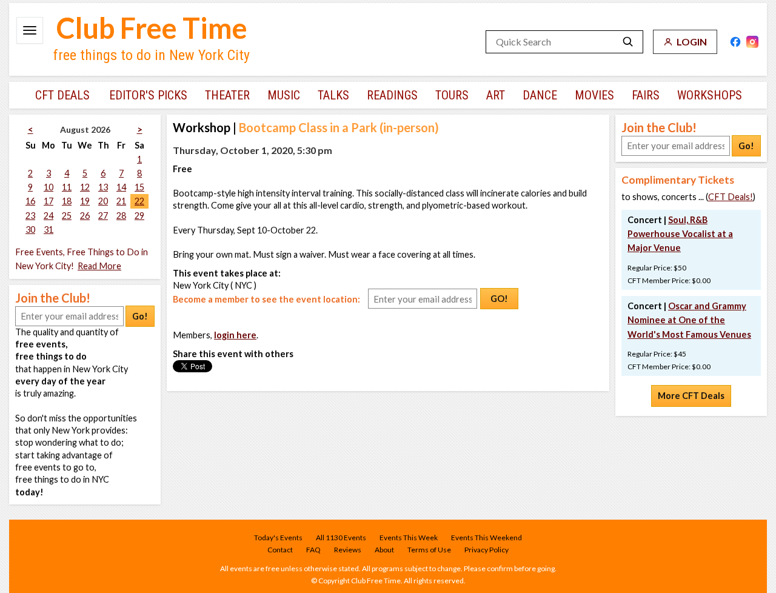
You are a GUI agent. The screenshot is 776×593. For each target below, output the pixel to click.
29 (139, 215)
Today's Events (278, 537)
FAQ (313, 549)
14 (121, 187)
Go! (140, 316)
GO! (499, 298)
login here (235, 335)
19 (85, 201)
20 (103, 201)
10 (48, 187)
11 (67, 187)
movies (594, 95)
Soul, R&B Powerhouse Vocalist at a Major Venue (680, 234)
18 (67, 201)
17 (48, 201)
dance (540, 95)
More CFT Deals (691, 395)
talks (333, 95)
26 (85, 215)
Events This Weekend (486, 537)
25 (67, 215)
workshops (709, 95)
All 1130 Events (341, 537)
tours (452, 95)
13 (103, 187)
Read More (99, 266)
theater (227, 95)
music (283, 95)
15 (139, 187)
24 (48, 215)
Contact (280, 549)
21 (121, 201)
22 (139, 201)
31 (48, 229)
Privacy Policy (486, 549)
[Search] (628, 42)
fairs (646, 95)
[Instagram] (752, 42)
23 (30, 215)
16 (30, 201)
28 (121, 215)
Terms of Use (429, 549)
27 (103, 215)
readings (392, 95)
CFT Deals (62, 95)
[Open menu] (29, 30)
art (495, 95)
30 (30, 229)
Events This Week (409, 537)
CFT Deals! (730, 197)
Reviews (347, 549)
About (384, 549)
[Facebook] (735, 42)
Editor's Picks (148, 95)
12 (85, 187)
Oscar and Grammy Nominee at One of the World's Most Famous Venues (689, 320)
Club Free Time (151, 28)
